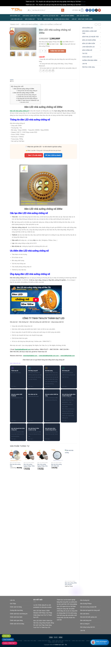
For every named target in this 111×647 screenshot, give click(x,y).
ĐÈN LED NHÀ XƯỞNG (67, 16)
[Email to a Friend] (46, 70)
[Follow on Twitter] (93, 10)
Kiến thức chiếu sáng (85, 19)
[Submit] (62, 10)
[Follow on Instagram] (90, 10)
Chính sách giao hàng (16, 620)
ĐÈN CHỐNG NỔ (29, 19)
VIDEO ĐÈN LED (48, 19)
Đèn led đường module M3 (88, 607)
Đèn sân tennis (84, 614)
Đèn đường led (84, 600)
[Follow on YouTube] (99, 10)
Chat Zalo (6, 636)
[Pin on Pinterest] (49, 70)
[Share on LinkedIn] (53, 70)
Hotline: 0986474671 (9, 643)
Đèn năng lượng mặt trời (87, 627)
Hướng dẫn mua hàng (16, 610)
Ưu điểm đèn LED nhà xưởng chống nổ (27, 96)
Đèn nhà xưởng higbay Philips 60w (42, 465)
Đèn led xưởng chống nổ (51, 24)
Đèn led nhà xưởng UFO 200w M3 (56, 465)
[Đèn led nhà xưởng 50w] (16, 455)
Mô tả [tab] (11, 81)
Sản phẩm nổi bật (24, 102)
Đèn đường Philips (86, 603)
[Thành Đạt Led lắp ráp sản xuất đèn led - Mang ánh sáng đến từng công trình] (17, 10)
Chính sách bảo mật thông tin (18, 614)
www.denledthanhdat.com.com (49, 355)
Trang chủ (14, 24)
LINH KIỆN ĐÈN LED (16, 19)
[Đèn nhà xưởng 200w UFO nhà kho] (71, 514)
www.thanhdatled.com (30, 355)
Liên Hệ (74, 19)
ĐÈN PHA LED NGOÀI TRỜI (50, 16)
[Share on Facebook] (40, 70)
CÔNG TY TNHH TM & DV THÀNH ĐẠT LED (28, 100)
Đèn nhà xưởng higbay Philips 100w (29, 465)
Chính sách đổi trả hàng (17, 624)
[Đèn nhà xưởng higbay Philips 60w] (43, 455)
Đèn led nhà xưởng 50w (15, 465)
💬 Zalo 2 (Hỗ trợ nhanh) (53, 155)
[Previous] (12, 39)
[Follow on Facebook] (87, 10)
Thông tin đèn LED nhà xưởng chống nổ (27, 90)
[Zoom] (12, 48)
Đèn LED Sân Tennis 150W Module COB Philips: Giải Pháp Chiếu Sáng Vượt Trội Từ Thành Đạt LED (42, 614)
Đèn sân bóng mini (85, 620)
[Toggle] (100, 28)
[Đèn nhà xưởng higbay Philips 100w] (30, 455)
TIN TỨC (39, 19)
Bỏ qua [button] (83, 1)
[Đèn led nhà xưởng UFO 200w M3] (57, 455)
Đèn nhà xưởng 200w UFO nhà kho (71, 583)
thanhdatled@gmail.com (23, 349)
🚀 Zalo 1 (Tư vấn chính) (34, 155)
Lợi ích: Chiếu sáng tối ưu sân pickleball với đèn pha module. (42, 606)
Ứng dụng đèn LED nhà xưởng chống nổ (27, 98)
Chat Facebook (7, 639)
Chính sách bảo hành (16, 617)
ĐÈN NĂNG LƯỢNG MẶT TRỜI (31, 16)
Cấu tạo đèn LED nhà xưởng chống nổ (26, 94)
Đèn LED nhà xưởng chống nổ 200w (24, 88)
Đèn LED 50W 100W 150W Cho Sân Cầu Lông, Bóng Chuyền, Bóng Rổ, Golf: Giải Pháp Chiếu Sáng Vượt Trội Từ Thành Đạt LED (43, 624)
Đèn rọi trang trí (84, 624)
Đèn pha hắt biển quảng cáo (88, 617)
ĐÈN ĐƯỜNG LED (15, 16)
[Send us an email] (96, 10)
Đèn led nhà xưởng (29, 24)
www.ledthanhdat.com (68, 355)
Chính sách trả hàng (16, 607)
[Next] (33, 39)
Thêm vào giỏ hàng (57, 51)
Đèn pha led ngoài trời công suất (90, 610)
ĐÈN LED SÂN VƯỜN (83, 16)
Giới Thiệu (13, 603)
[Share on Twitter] (43, 70)
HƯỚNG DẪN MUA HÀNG (61, 19)
